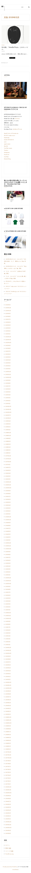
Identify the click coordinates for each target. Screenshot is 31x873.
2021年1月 (7, 403)
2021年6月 (7, 389)
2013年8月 (7, 554)
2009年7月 (8, 697)
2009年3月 (8, 708)
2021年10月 (8, 377)
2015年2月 (7, 511)
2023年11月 (8, 310)
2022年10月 (8, 342)
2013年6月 (7, 560)
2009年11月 (8, 685)
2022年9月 (8, 345)
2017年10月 (8, 461)
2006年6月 (8, 804)
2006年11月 (8, 790)
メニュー (4, 7)
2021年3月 (7, 397)
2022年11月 (8, 339)
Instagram (6, 152)
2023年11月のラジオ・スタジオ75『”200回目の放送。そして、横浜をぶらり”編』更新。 (15, 261)
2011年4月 (7, 636)
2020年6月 (8, 418)
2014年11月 (8, 519)
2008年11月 (8, 720)
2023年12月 (8, 307)
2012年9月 (7, 586)
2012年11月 (8, 580)
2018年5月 (8, 444)
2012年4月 (7, 601)
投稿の (8, 848)
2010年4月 (8, 670)
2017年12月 (8, 456)
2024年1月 (7, 305)
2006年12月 (8, 787)
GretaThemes (15, 869)
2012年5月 (7, 598)
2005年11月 (8, 824)
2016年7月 (7, 467)
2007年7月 (8, 766)
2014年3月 (7, 534)
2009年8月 (8, 694)
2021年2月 (7, 400)
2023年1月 (7, 334)
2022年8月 (8, 348)
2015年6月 (8, 499)
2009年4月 (8, 705)
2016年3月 (7, 476)
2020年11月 (8, 409)
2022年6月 (8, 354)
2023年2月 (7, 331)
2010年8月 (8, 659)
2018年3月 (7, 450)
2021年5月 (7, 392)
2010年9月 (8, 656)
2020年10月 (8, 412)
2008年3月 (8, 743)
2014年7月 (7, 528)
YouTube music (8, 148)
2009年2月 (8, 711)
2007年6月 (8, 769)
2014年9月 (8, 522)
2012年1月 (7, 609)
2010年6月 (8, 665)
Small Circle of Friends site (11, 133)
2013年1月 (7, 575)
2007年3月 (8, 778)
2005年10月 (8, 827)
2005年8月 (8, 833)
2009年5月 (8, 702)
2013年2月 (7, 572)
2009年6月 (8, 699)
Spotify (6, 146)
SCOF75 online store (9, 135)
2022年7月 (7, 351)
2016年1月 (7, 479)
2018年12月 (8, 432)
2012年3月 (7, 604)
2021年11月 (8, 374)
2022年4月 (8, 360)
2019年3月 (7, 424)
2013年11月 (8, 546)
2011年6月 (7, 630)
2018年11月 (8, 435)
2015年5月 (8, 502)
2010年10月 (8, 653)
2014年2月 (7, 537)
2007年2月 (8, 781)
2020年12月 (8, 406)
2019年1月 (7, 429)
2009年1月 (8, 714)
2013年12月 (8, 543)
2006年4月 (8, 810)
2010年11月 (8, 650)
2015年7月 (7, 496)
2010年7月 (8, 662)
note (5, 142)
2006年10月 (8, 792)
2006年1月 (8, 819)
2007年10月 (8, 758)
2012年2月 (7, 607)
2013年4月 (7, 566)
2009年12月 (8, 682)
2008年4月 (8, 740)
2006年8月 (8, 798)
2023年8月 (8, 316)
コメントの (9, 851)
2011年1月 (7, 644)
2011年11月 (8, 615)
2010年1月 (7, 679)
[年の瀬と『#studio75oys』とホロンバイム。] (15, 34)
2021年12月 (8, 371)
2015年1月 (7, 514)
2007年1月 (8, 784)
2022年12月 (8, 336)
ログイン (7, 845)
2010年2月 (8, 676)
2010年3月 (8, 673)
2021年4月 (7, 395)
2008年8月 (8, 729)
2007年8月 (8, 763)
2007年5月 (8, 772)
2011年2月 (7, 641)
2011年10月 (8, 618)
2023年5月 (8, 325)
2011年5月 (7, 633)
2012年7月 (7, 592)
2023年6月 (8, 322)
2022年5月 (8, 357)
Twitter (6, 150)
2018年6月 (8, 441)
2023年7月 (7, 319)
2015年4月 (8, 505)
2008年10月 (8, 723)
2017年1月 (7, 464)
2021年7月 (7, 386)
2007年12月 (8, 752)
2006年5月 (8, 807)
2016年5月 (8, 470)
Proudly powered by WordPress (10, 866)
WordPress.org (9, 854)
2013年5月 (7, 563)
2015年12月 (8, 482)
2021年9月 (7, 380)
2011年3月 (7, 639)
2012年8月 (7, 589)
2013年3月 (7, 569)
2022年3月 (7, 363)
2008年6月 (8, 734)
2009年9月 (8, 691)
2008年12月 (8, 717)
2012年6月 (7, 595)
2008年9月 (8, 726)
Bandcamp (6, 137)
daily (3, 45)
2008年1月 (8, 749)
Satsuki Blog (7, 159)
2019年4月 (8, 421)
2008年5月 (8, 737)
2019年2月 (7, 427)
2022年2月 (7, 365)
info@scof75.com (17, 129)
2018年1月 (7, 453)
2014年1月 (7, 540)
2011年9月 (7, 621)
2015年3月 (7, 508)
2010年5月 (8, 668)
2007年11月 (8, 755)
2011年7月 (7, 627)
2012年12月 (8, 577)
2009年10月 (8, 688)
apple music (7, 144)
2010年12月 (8, 647)
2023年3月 (7, 328)
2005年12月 (8, 821)
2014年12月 (8, 517)
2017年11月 (8, 458)
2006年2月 (8, 816)
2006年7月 (8, 801)
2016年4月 (8, 473)
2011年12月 (8, 612)
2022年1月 (7, 368)
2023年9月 (8, 313)
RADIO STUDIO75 (9, 139)
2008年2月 (8, 746)
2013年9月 (7, 551)
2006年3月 (8, 813)
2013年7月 (7, 557)
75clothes (17, 118)
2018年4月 (8, 447)
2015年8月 (8, 493)
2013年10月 (8, 548)
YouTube (6, 156)
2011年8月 (7, 624)
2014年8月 (8, 525)
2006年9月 (8, 795)
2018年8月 (8, 438)
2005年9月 (8, 830)
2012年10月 (8, 583)
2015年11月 (8, 485)
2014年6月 (8, 531)
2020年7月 (8, 415)
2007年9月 (8, 760)
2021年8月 (7, 383)
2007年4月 (8, 775)
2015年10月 (8, 487)
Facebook (6, 154)
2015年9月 (8, 490)
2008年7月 (8, 731)
